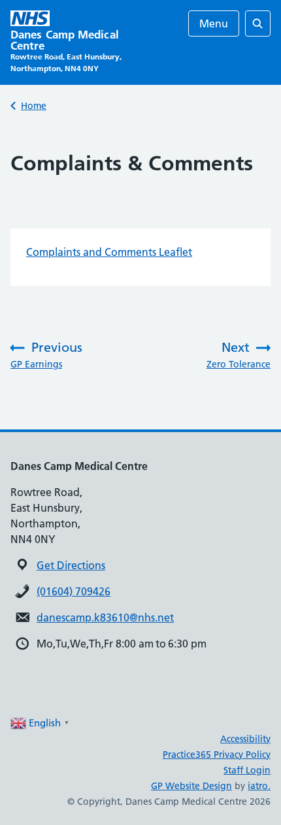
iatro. (259, 786)
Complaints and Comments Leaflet (109, 251)
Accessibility (245, 739)
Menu (213, 23)
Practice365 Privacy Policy (217, 754)
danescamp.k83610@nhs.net (105, 617)
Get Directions (71, 565)
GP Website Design (191, 786)
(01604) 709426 (73, 591)
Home (33, 106)
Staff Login (247, 770)
